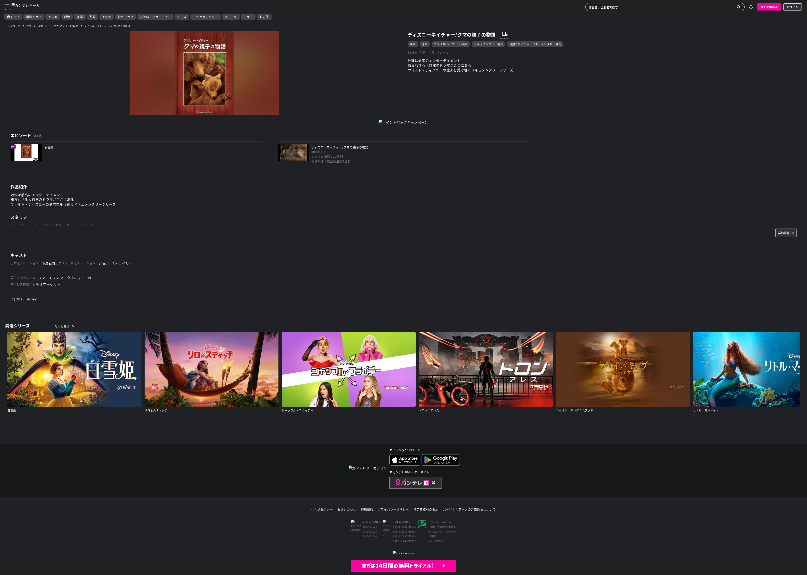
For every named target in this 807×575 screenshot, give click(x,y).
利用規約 (367, 509)
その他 (264, 17)
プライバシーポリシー (393, 509)
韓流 (67, 17)
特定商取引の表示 (425, 509)
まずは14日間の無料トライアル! (402, 565)
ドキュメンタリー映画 (488, 44)
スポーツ (231, 17)
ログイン (792, 7)
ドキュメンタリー (205, 17)
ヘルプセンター (322, 509)
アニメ (52, 17)
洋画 (80, 17)
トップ (15, 17)
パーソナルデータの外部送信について (469, 509)
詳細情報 (784, 233)
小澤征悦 (49, 263)
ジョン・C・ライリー (116, 263)
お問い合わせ (347, 509)
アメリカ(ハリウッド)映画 (451, 44)
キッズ (182, 17)
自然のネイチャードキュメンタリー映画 (535, 44)
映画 (413, 44)
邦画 (93, 17)
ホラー (248, 17)
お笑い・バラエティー (155, 17)
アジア (106, 17)
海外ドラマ (125, 17)
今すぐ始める (769, 7)
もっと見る (62, 326)
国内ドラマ (34, 17)
